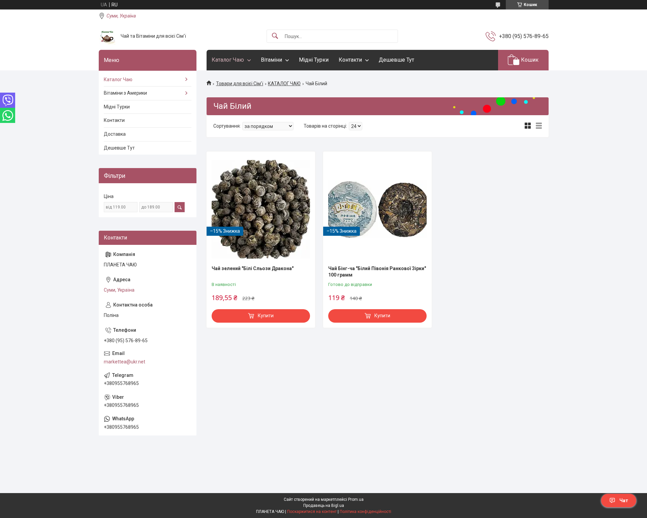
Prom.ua (356, 499)
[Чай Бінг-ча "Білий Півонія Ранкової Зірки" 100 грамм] (377, 209)
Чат (623, 500)
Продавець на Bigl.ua (323, 505)
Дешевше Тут (396, 60)
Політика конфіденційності (365, 511)
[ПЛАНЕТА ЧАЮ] (107, 36)
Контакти (350, 60)
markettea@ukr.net (124, 361)
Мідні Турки (314, 60)
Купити (266, 315)
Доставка (115, 134)
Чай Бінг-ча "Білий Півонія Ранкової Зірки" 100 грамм (377, 272)
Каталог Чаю (228, 60)
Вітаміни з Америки (125, 93)
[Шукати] (275, 36)
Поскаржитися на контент (312, 511)
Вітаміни (271, 60)
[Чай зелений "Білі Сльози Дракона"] (261, 209)
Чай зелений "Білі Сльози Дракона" (253, 268)
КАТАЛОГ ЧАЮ (284, 83)
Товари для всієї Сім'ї (239, 83)
